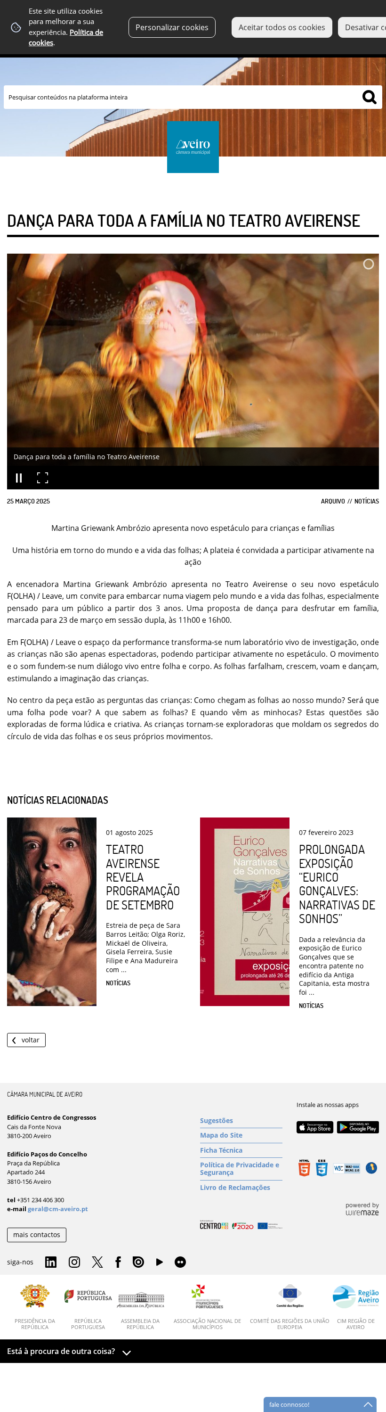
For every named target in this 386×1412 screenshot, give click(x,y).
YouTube (159, 1264)
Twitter (97, 1262)
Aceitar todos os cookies (282, 27)
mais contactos (36, 1234)
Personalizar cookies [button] (172, 27)
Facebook (118, 1262)
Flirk (180, 1262)
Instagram (74, 1262)
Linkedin (50, 1262)
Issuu (138, 1262)
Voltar (31, 1039)
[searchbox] (193, 97)
